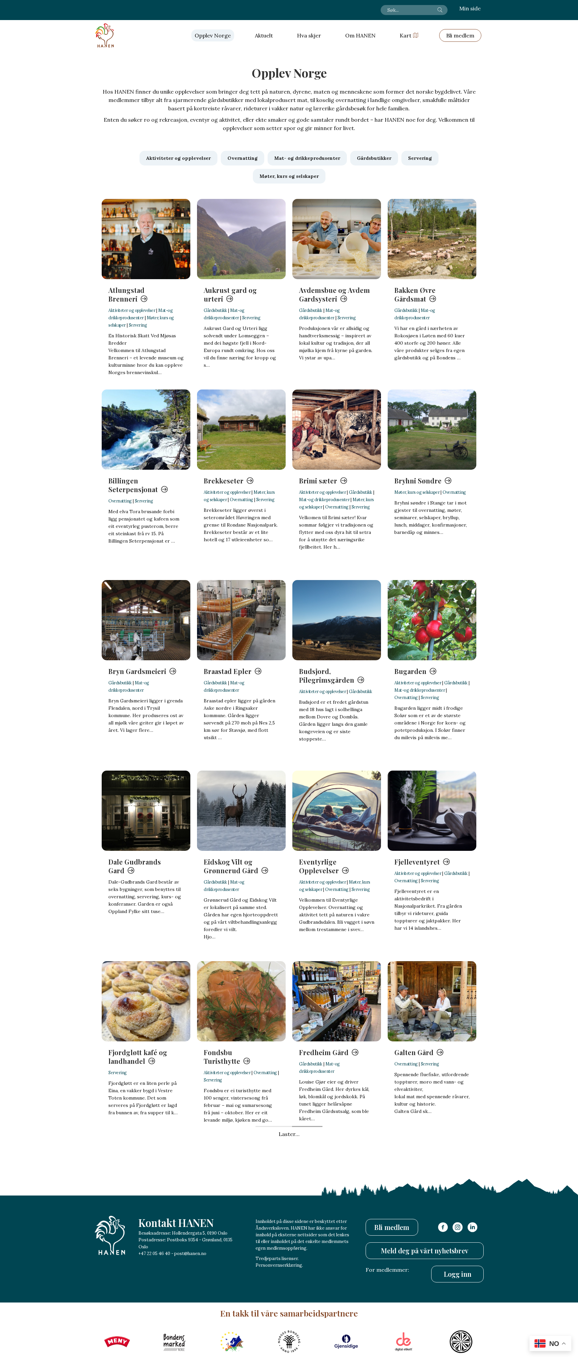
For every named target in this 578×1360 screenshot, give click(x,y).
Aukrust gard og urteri (230, 294)
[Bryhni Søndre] (432, 429)
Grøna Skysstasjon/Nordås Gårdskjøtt (331, 1251)
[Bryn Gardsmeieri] (146, 620)
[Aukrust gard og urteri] (241, 239)
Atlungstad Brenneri (126, 294)
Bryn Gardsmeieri (137, 671)
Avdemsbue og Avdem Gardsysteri (334, 294)
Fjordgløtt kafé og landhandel (137, 1056)
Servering (138, 325)
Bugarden (410, 671)
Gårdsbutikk (215, 310)
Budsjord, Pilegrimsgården (326, 675)
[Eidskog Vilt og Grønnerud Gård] (241, 811)
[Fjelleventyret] (432, 811)
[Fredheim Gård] (336, 1001)
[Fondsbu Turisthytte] (241, 1001)
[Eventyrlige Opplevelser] (336, 811)
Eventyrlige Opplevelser (319, 866)
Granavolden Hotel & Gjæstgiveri (143, 1247)
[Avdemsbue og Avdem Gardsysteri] (336, 239)
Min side (470, 8)
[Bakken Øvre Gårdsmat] (432, 239)
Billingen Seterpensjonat (133, 485)
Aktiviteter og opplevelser (131, 310)
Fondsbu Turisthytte (222, 1056)
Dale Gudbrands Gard (134, 866)
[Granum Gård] (241, 1192)
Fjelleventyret (417, 861)
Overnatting (120, 500)
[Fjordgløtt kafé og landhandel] (146, 1001)
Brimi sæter (318, 480)
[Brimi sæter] (336, 429)
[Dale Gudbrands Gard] (146, 811)
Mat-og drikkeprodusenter (324, 499)
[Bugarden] (432, 620)
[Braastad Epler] (241, 620)
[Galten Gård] (432, 1001)
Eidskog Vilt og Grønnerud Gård (231, 866)
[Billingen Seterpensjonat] (146, 429)
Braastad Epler (228, 671)
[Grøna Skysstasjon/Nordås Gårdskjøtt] (336, 1192)
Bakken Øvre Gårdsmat (415, 294)
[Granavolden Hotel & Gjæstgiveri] (146, 1192)
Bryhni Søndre (418, 480)
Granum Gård (226, 1242)
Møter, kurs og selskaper (417, 492)
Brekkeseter (224, 480)
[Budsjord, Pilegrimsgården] (336, 620)
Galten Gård (414, 1052)
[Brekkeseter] (241, 429)
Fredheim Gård (324, 1052)
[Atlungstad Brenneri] (146, 239)
